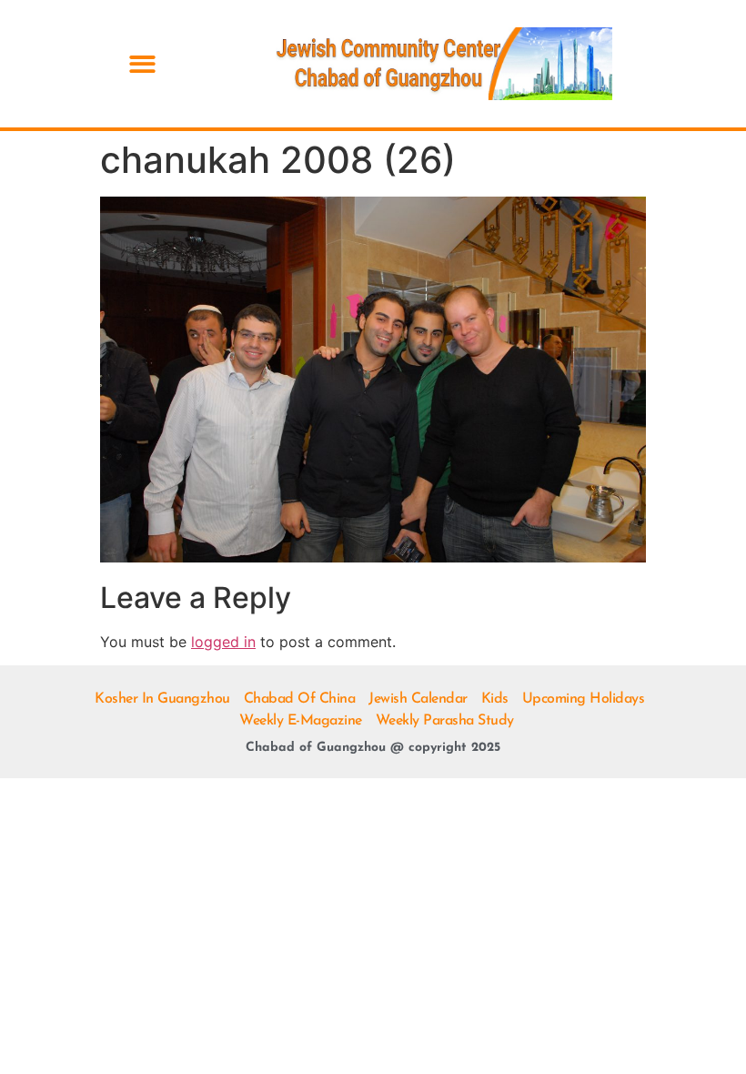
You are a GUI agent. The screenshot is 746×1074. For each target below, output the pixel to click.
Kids (495, 699)
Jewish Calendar (418, 699)
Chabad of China (300, 699)
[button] (142, 64)
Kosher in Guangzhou (162, 699)
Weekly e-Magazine (300, 721)
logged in (223, 642)
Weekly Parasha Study (445, 721)
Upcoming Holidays (583, 699)
